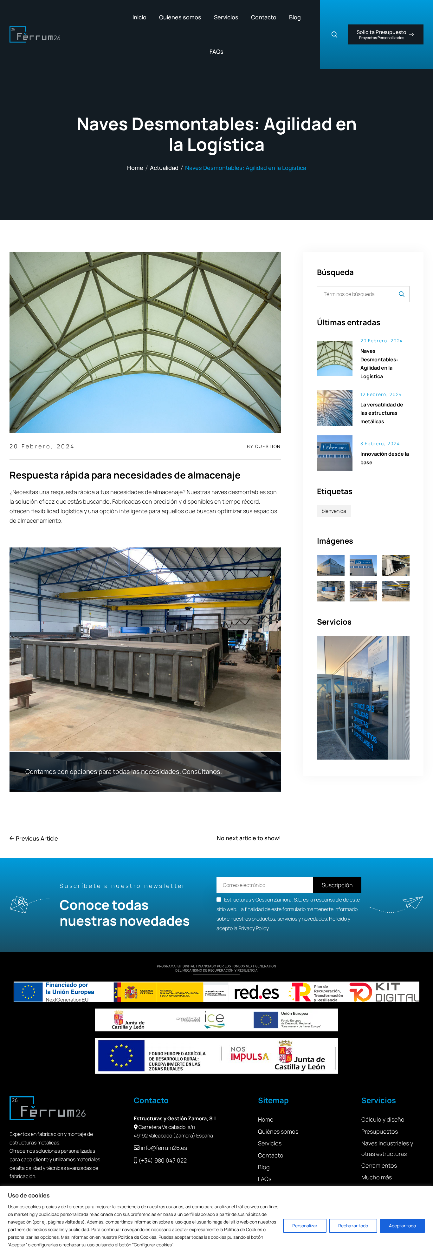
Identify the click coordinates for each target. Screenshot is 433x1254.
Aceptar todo (402, 1226)
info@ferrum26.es (164, 1147)
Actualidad (164, 167)
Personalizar (304, 1226)
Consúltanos (201, 771)
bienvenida (334, 510)
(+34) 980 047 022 (163, 1160)
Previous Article (37, 838)
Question (268, 446)
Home (135, 167)
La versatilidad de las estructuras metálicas (381, 413)
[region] (216, 1220)
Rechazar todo (353, 1226)
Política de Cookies (137, 1237)
